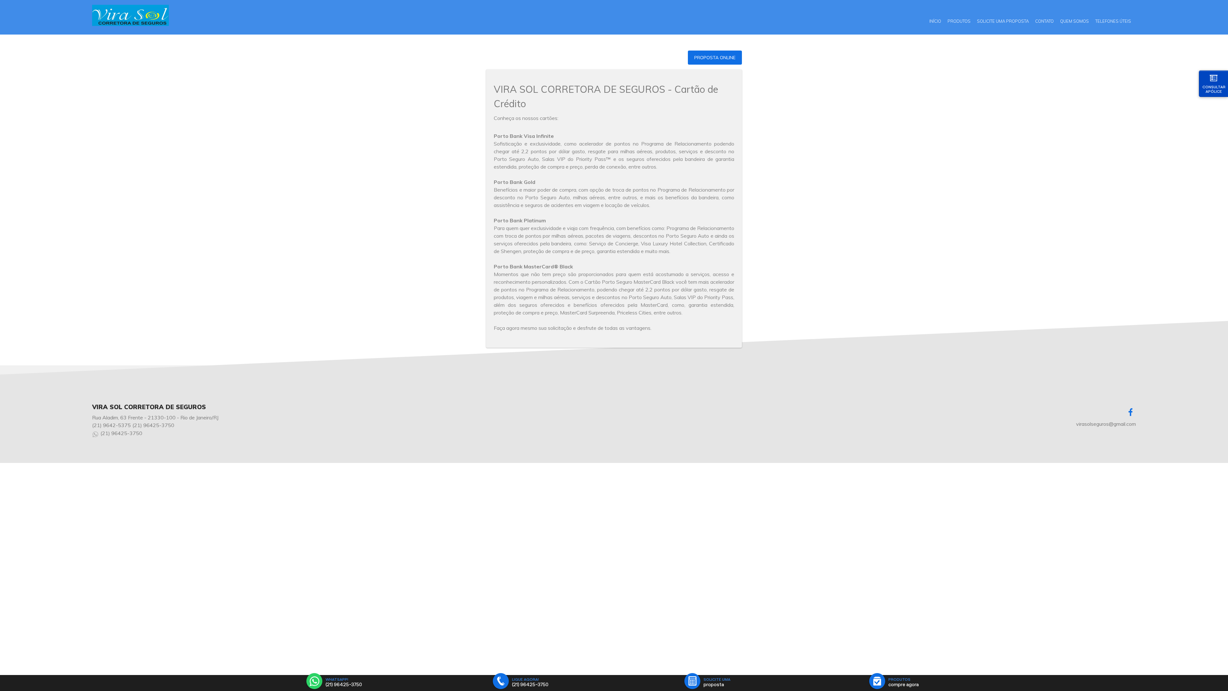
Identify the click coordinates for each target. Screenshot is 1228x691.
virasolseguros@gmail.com (1106, 424)
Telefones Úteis (1113, 21)
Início (935, 21)
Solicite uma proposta (1003, 21)
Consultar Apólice (1213, 89)
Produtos (959, 21)
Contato (1044, 21)
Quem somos (1074, 21)
